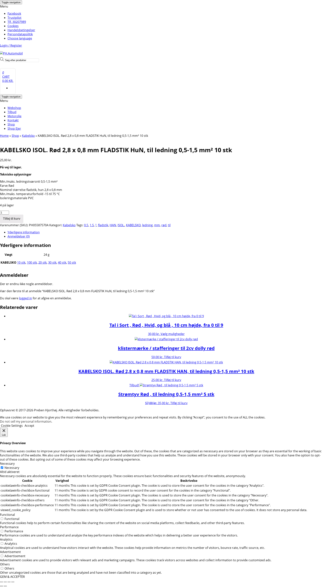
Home (4, 136)
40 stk (62, 262)
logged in (25, 298)
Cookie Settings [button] (12, 426)
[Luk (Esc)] (12, 581)
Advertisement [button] (10, 552)
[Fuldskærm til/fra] (5, 581)
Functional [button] (7, 515)
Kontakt (13, 120)
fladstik (103, 225)
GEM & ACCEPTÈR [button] (12, 577)
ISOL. (121, 225)
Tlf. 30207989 (17, 22)
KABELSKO (133, 225)
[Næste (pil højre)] (5, 586)
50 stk (72, 262)
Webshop (14, 108)
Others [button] (5, 564)
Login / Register (11, 45)
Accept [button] (29, 426)
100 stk (32, 262)
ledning (147, 225)
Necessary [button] (7, 463)
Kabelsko (28, 136)
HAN (113, 225)
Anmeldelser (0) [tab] (19, 236)
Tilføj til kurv (11, 218)
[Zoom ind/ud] (1, 581)
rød (163, 225)
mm (157, 225)
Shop (11, 124)
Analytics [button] (6, 539)
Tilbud (12, 112)
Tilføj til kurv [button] (172, 357)
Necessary (12, 468)
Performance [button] (9, 527)
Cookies (13, 26)
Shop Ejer (14, 128)
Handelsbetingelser (21, 30)
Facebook (14, 13)
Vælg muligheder (173, 334)
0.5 (86, 225)
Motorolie (14, 116)
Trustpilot (14, 18)
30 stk (52, 262)
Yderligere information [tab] (24, 232)
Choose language (20, 38)
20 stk (42, 262)
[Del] (9, 581)
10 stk (21, 262)
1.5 (92, 225)
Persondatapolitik (20, 34)
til (169, 225)
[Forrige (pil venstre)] (1, 586)
